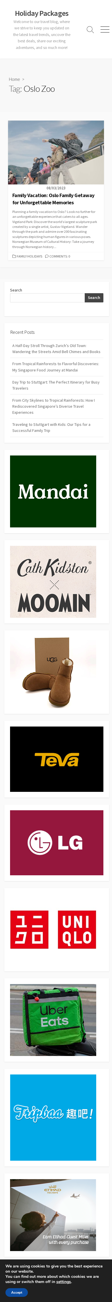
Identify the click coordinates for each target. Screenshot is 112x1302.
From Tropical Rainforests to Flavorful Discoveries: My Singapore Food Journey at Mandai (55, 366)
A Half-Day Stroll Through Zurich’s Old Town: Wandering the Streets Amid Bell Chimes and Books (56, 348)
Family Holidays (29, 256)
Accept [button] (16, 1292)
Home (14, 79)
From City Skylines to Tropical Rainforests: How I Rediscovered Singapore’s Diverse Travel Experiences (53, 406)
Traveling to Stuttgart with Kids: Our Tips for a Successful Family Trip (51, 427)
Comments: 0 (59, 256)
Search (16, 290)
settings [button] (63, 1281)
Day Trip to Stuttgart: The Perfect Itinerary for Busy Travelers (56, 385)
